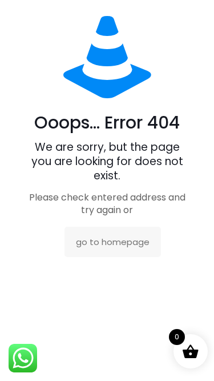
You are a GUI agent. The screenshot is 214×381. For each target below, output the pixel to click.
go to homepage (113, 242)
